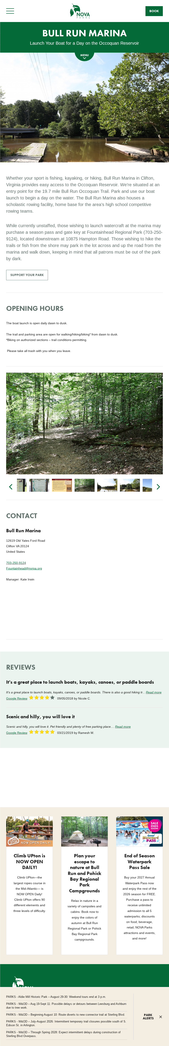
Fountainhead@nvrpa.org (24, 568)
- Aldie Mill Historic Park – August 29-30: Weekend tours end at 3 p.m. (56, 996)
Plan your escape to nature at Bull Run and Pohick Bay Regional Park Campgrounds (84, 873)
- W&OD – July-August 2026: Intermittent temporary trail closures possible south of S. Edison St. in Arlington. (66, 1023)
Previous (10, 486)
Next (158, 486)
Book (154, 11)
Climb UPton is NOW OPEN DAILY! (29, 862)
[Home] (80, 11)
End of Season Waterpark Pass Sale (139, 862)
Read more (154, 692)
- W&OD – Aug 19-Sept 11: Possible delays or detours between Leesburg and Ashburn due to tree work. (66, 1005)
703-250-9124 (16, 563)
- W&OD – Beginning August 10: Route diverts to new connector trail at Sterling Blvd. (65, 1014)
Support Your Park (27, 275)
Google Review (16, 698)
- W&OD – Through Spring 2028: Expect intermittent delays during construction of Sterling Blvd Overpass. (63, 1034)
